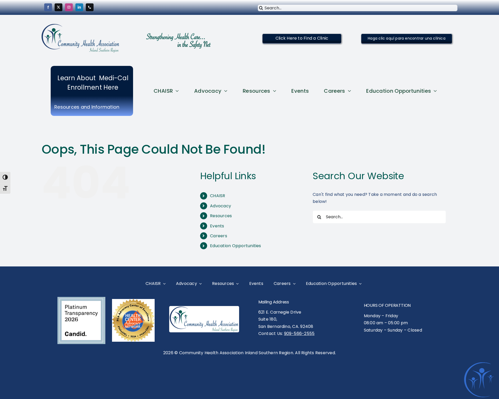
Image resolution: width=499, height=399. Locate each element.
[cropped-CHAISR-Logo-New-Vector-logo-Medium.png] (81, 26)
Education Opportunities (235, 246)
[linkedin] (79, 7)
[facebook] (48, 7)
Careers (218, 236)
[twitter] (58, 7)
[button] (301, 38)
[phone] (90, 7)
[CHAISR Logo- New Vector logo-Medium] (204, 308)
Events (217, 226)
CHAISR (217, 196)
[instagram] (69, 7)
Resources (221, 216)
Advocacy (220, 206)
